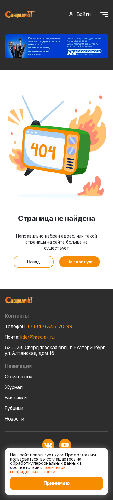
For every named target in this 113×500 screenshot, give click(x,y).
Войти (84, 14)
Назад (33, 261)
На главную (80, 261)
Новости (14, 419)
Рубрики (14, 408)
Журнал (14, 387)
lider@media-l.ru (30, 337)
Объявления (18, 377)
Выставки (16, 398)
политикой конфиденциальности (38, 469)
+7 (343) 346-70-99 (38, 326)
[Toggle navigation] (102, 14)
